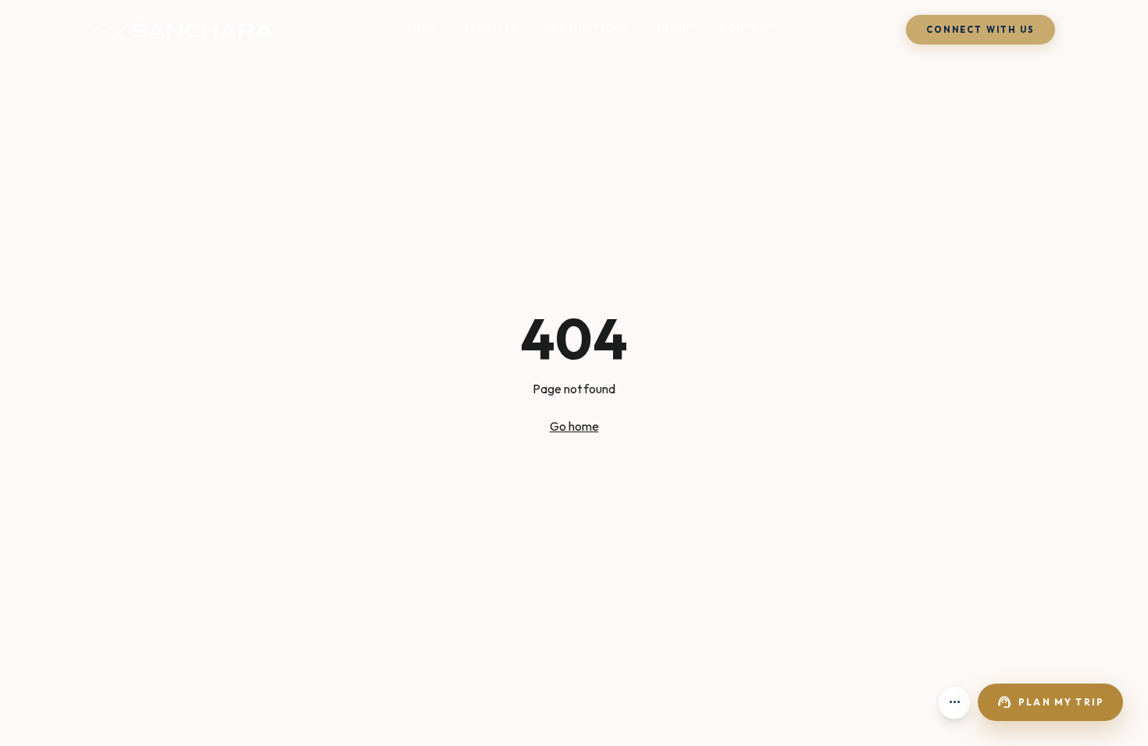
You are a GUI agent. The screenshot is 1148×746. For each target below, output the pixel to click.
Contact (747, 28)
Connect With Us (980, 29)
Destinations (586, 28)
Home (422, 28)
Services (491, 28)
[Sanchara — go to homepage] (183, 29)
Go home (574, 426)
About (675, 28)
